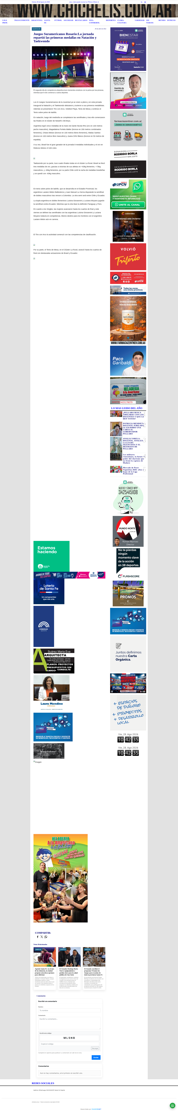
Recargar (95, 1048)
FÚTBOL (58, 20)
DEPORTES (111, 20)
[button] (141, 2)
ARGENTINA (36, 20)
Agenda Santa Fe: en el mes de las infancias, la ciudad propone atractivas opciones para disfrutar (44, 972)
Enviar (96, 1057)
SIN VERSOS (149, 21)
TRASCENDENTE (22, 20)
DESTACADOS (81, 20)
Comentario (41, 1015)
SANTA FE (47, 21)
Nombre (40, 1007)
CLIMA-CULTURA (121, 21)
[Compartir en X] (41, 937)
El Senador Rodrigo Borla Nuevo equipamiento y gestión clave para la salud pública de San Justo (68, 972)
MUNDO (162, 20)
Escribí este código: (46, 1033)
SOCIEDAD (68, 20)
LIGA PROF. (5, 21)
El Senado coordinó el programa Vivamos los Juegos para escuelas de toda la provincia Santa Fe (93, 972)
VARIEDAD (140, 20)
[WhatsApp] (145, 2)
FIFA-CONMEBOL (94, 21)
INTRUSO (171, 20)
